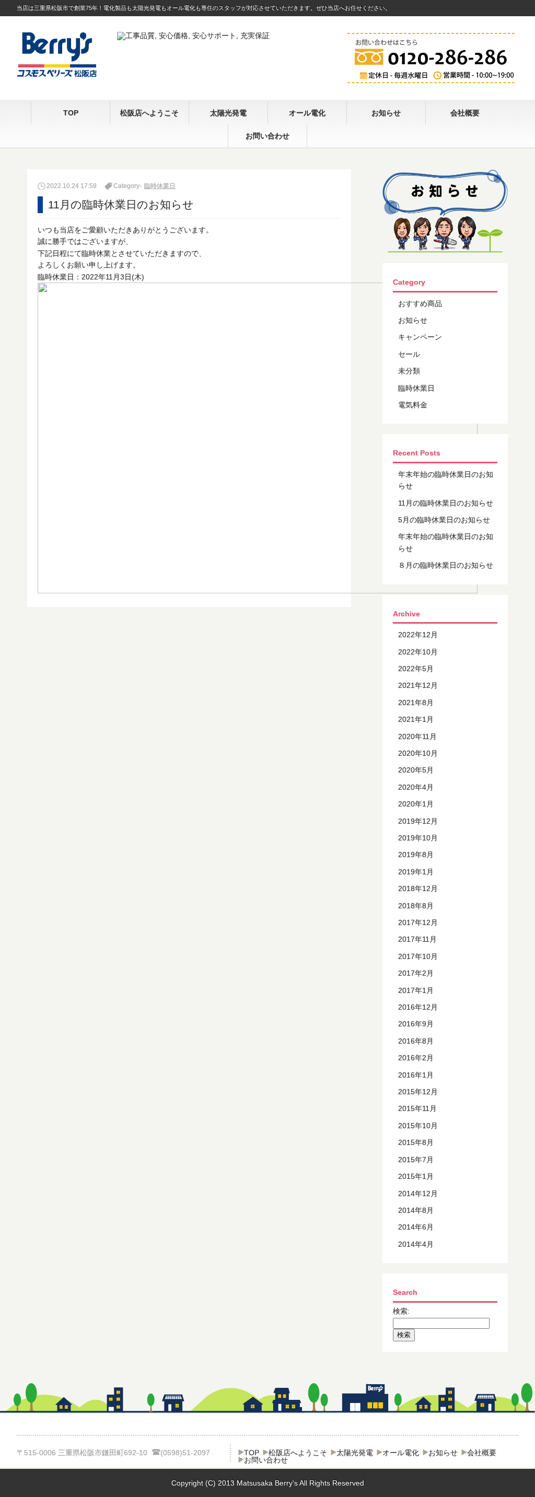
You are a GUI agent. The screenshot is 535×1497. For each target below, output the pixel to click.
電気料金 (412, 405)
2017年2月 (416, 973)
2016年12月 (418, 1007)
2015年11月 (417, 1108)
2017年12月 (418, 922)
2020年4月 (416, 787)
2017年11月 (417, 939)
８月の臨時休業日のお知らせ (445, 565)
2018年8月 (416, 906)
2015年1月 (416, 1176)
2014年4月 (416, 1244)
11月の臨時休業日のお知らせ (445, 503)
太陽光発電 (228, 113)
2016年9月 (416, 1024)
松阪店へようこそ (149, 113)
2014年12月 (418, 1193)
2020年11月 (417, 736)
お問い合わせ (267, 136)
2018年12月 (418, 888)
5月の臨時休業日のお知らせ (444, 520)
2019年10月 (418, 838)
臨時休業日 (160, 186)
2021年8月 (416, 702)
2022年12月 (418, 634)
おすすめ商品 (420, 303)
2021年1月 (416, 719)
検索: (401, 1311)
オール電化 (307, 113)
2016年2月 (416, 1058)
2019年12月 (418, 821)
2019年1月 (416, 872)
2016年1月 (416, 1075)
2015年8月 (416, 1142)
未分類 (409, 371)
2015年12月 (418, 1091)
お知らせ (386, 113)
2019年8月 (416, 854)
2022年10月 (418, 652)
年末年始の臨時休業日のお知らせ (445, 480)
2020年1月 (416, 804)
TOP (70, 113)
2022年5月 (416, 668)
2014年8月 (416, 1210)
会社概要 (465, 113)
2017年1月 (416, 990)
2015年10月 (418, 1125)
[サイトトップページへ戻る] (57, 75)
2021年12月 (418, 685)
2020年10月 (418, 753)
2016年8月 (416, 1041)
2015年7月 (416, 1159)
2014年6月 (416, 1227)
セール (409, 354)
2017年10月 (418, 956)
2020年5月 (416, 770)
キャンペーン (420, 337)
